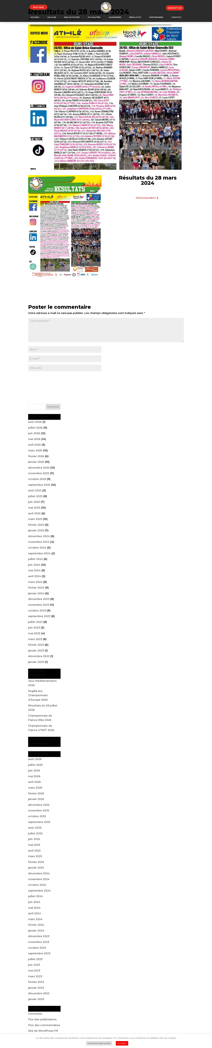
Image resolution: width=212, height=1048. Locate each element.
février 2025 (36, 524)
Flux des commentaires (44, 1025)
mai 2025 (34, 507)
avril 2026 (34, 444)
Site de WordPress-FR (43, 1030)
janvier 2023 (36, 650)
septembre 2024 (39, 553)
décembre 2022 (38, 656)
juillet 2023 (35, 622)
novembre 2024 (38, 541)
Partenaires (156, 17)
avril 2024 (34, 576)
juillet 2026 (35, 427)
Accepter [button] (122, 1043)
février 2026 (36, 456)
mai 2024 (34, 570)
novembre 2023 (38, 604)
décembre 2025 (38, 467)
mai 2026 (34, 439)
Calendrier (115, 17)
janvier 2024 (36, 593)
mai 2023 (34, 633)
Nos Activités (72, 17)
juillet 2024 (35, 559)
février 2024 (36, 587)
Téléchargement (146, 198)
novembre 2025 (38, 473)
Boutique (38, 7)
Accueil (35, 17)
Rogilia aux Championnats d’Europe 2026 (38, 695)
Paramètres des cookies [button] (99, 1043)
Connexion (35, 1013)
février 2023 (36, 644)
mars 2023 (35, 639)
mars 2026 (35, 450)
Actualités (94, 17)
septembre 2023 (39, 616)
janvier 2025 (36, 530)
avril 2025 (34, 513)
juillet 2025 (35, 496)
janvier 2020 (36, 662)
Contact (176, 17)
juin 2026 (34, 433)
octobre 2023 (37, 610)
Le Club (51, 17)
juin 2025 (34, 502)
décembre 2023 (38, 599)
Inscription (175, 8)
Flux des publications (42, 1019)
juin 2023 (34, 627)
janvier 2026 (36, 462)
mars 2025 (35, 519)
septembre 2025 (39, 484)
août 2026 (35, 422)
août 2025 (35, 490)
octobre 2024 (37, 547)
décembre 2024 (39, 536)
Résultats (135, 17)
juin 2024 (34, 564)
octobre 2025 (37, 479)
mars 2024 (35, 582)
